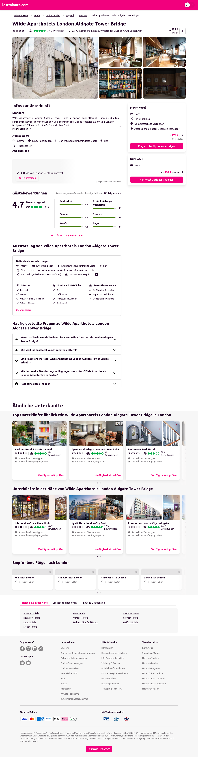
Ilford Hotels (79, 613)
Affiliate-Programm (70, 694)
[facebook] (22, 648)
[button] (55, 68)
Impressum (66, 688)
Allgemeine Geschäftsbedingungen (78, 653)
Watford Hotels (130, 622)
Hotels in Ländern (150, 663)
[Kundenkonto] (189, 5)
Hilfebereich (107, 648)
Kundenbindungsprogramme (74, 699)
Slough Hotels (30, 627)
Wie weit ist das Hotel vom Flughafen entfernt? (49, 350)
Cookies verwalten (70, 668)
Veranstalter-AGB (69, 673)
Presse (64, 683)
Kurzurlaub (147, 648)
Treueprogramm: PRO (111, 688)
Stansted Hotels (31, 613)
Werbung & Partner (110, 663)
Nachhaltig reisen (150, 688)
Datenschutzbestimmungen (74, 658)
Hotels (37, 15)
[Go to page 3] (100, 556)
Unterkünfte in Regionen (154, 683)
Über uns (65, 648)
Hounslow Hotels (32, 618)
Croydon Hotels (130, 618)
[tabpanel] (99, 620)
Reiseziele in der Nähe (35, 602)
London (83, 15)
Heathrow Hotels (131, 613)
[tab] (35, 602)
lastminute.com (21, 15)
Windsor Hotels (80, 618)
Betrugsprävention (110, 683)
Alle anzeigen (20, 150)
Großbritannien (53, 15)
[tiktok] (40, 648)
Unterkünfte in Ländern (153, 678)
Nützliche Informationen (113, 668)
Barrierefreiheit (108, 678)
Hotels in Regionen (151, 668)
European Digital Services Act (115, 673)
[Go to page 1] (97, 556)
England (70, 15)
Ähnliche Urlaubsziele (93, 602)
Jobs (63, 678)
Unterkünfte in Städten (153, 673)
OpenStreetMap (114, 182)
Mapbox (101, 182)
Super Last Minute (151, 653)
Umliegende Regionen (65, 602)
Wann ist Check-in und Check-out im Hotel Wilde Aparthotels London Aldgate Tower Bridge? (67, 339)
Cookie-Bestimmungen (72, 663)
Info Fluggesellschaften (112, 658)
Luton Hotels (30, 622)
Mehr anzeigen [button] (24, 310)
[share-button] (182, 31)
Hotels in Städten (150, 658)
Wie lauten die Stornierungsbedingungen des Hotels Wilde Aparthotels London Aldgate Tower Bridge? (63, 373)
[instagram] (28, 648)
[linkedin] (34, 648)
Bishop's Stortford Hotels (85, 622)
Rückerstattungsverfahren (114, 653)
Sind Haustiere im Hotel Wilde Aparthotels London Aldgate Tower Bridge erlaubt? (65, 360)
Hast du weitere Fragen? (35, 383)
